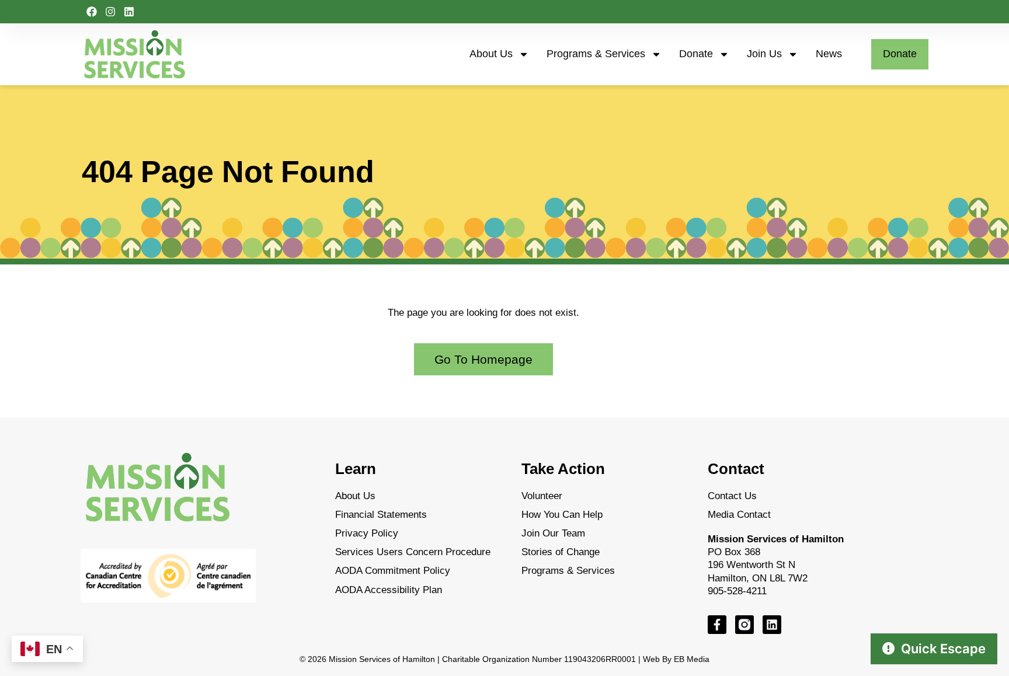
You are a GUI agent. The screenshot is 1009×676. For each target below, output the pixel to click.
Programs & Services (596, 54)
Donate (696, 54)
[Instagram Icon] (744, 624)
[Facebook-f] (717, 624)
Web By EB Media (676, 659)
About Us (491, 54)
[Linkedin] (129, 11)
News (829, 54)
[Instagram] (110, 11)
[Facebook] (91, 11)
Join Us (764, 54)
